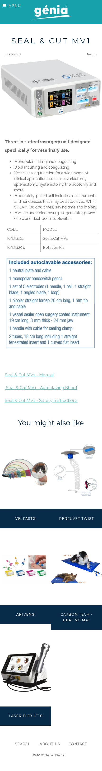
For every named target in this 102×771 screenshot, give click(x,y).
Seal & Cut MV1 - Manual (29, 374)
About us (50, 744)
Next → (92, 54)
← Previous (13, 54)
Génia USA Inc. (55, 755)
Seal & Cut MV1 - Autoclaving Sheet (41, 387)
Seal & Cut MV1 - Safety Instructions (41, 400)
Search (23, 744)
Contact (78, 744)
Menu (15, 6)
